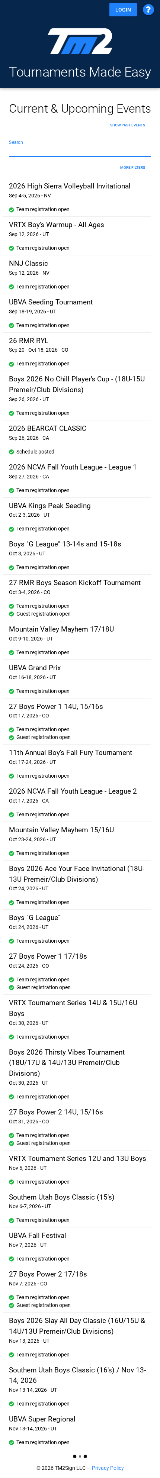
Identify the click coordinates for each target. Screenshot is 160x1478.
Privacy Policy (108, 1468)
